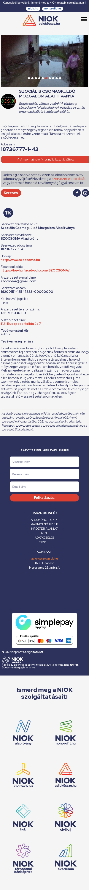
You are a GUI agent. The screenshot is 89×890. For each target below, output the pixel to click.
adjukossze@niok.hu (44, 558)
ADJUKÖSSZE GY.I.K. (44, 520)
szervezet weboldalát (69, 178)
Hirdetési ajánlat (44, 529)
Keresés (11, 193)
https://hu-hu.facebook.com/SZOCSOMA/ (35, 270)
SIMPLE (44, 542)
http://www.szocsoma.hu (20, 260)
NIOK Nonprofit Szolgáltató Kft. (23, 652)
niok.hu (33, 8)
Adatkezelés (44, 538)
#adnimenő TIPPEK (44, 524)
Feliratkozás (44, 497)
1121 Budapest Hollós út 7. (21, 324)
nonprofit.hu (52, 8)
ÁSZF (44, 533)
